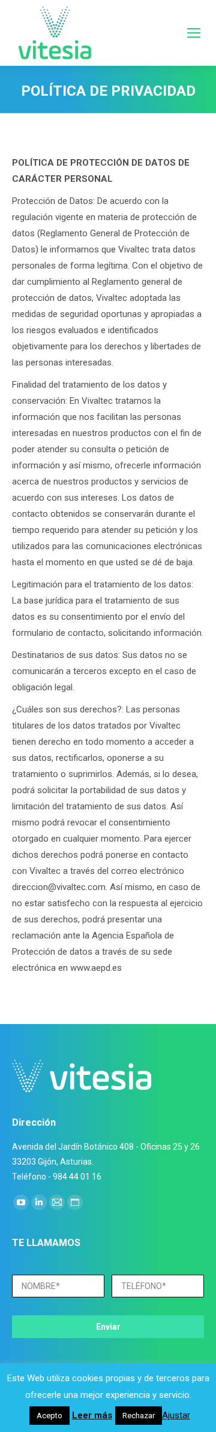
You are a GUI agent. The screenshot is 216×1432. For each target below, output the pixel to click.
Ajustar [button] (176, 1415)
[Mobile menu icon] (194, 33)
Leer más (92, 1415)
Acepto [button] (49, 1415)
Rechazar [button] (138, 1415)
